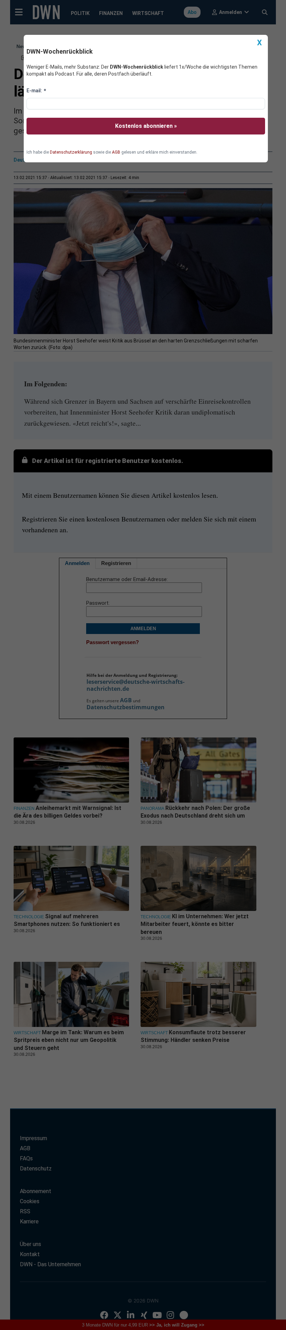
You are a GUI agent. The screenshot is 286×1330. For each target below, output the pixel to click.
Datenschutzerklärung (71, 152)
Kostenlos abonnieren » (146, 126)
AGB (116, 152)
